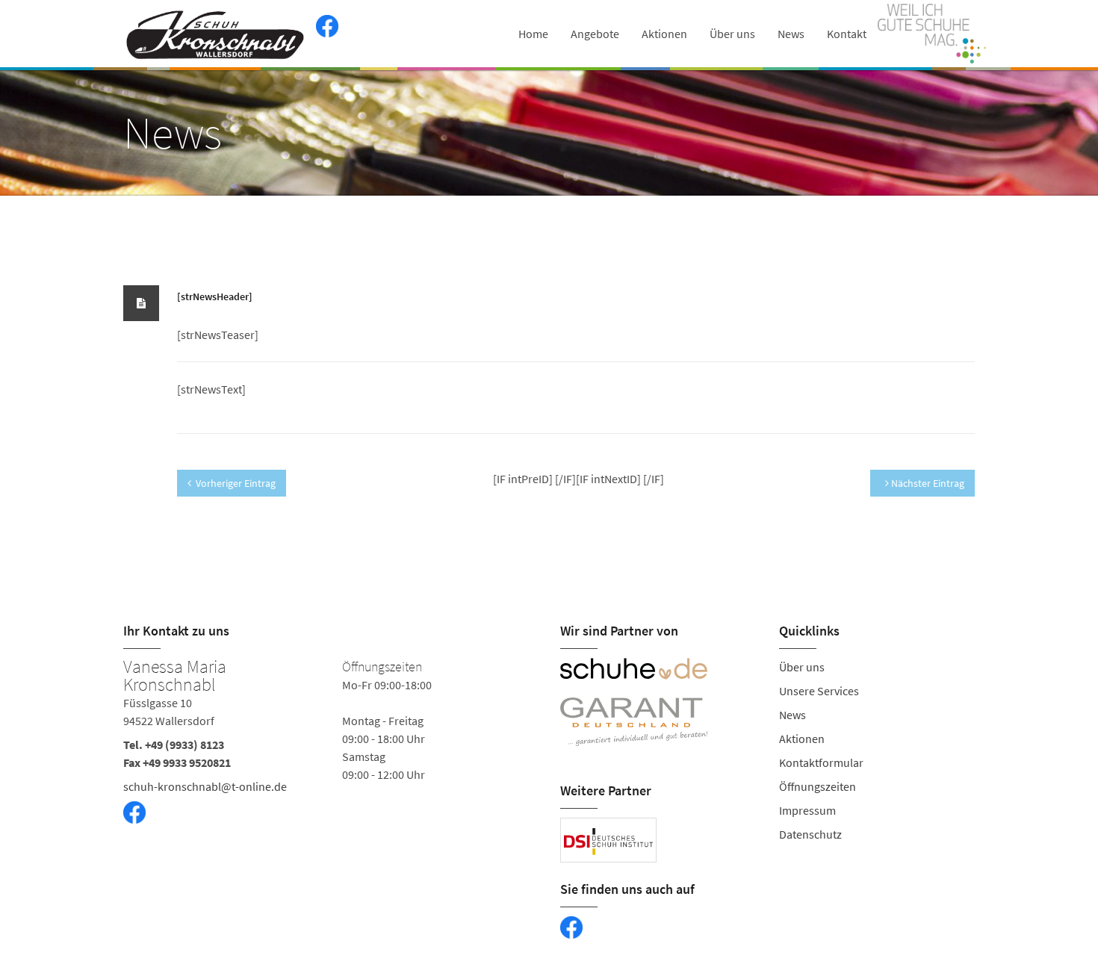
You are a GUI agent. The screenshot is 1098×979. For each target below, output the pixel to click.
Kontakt (846, 33)
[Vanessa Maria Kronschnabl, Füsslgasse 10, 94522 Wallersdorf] (330, 759)
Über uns (732, 33)
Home (533, 33)
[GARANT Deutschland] (658, 722)
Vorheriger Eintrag (236, 483)
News (791, 33)
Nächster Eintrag (926, 483)
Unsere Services (819, 690)
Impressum (807, 810)
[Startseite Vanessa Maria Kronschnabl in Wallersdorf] (215, 33)
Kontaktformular (821, 762)
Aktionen (664, 33)
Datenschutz (810, 834)
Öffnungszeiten (817, 786)
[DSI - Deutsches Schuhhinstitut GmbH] (608, 840)
